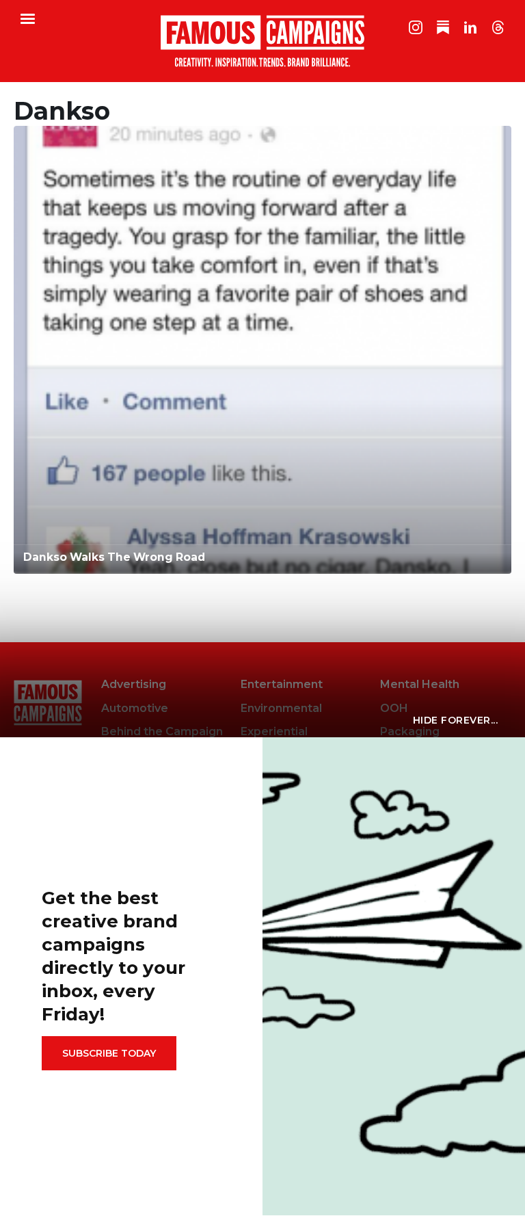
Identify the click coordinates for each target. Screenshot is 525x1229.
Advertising (133, 684)
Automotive (134, 708)
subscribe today (109, 1053)
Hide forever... (455, 720)
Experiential (274, 731)
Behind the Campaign (162, 731)
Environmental (281, 708)
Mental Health (419, 684)
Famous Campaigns (262, 41)
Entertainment (282, 684)
